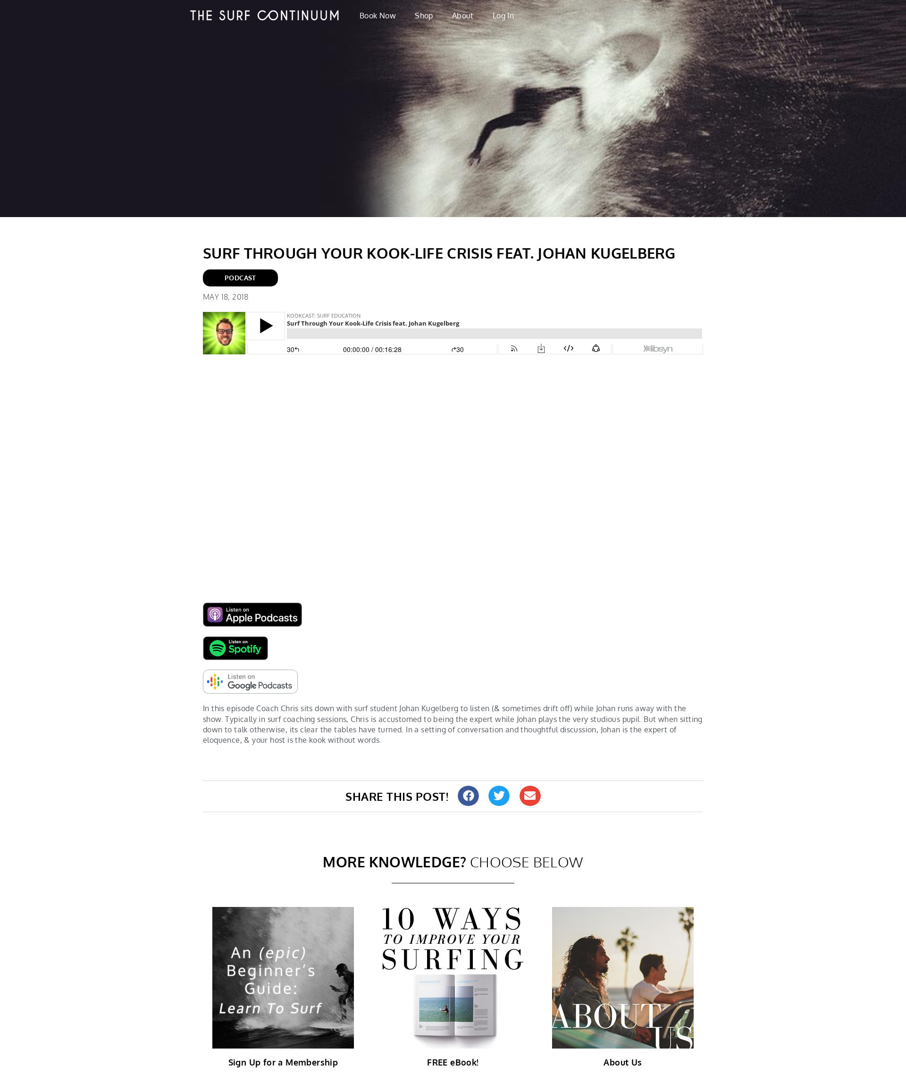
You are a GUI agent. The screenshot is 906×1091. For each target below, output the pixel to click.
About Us (623, 1062)
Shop (424, 15)
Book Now (378, 15)
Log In (503, 15)
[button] (468, 796)
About (463, 15)
